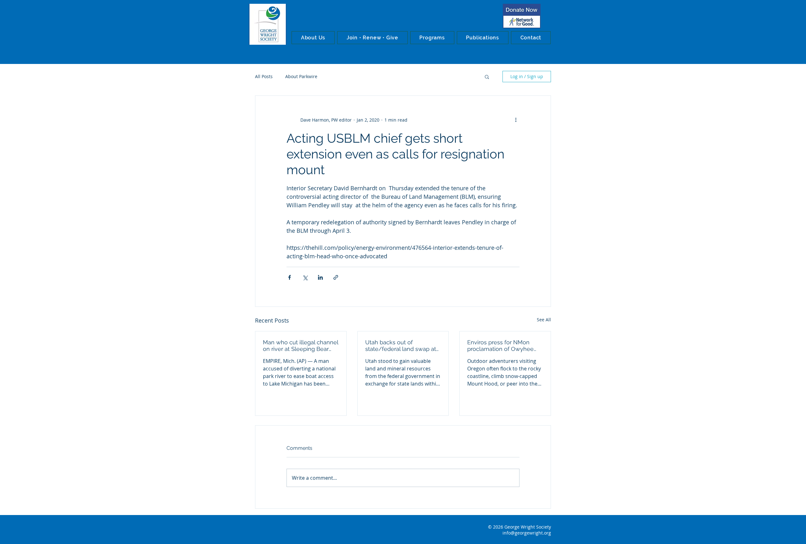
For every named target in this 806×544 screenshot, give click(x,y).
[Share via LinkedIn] (320, 277)
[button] (313, 37)
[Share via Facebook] (289, 277)
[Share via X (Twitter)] (305, 277)
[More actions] (515, 119)
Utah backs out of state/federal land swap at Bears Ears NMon (400, 345)
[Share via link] (336, 277)
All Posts (264, 76)
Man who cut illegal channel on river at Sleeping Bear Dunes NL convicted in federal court (300, 345)
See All (544, 320)
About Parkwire (301, 76)
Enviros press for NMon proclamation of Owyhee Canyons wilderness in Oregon (500, 345)
